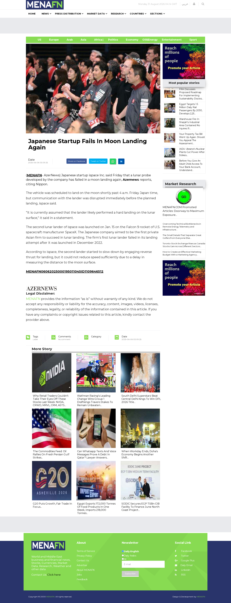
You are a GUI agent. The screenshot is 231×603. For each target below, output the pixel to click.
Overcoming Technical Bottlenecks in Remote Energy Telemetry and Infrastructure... (182, 227)
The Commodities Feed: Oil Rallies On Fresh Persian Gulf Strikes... (51, 454)
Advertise (82, 565)
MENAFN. (50, 596)
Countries (137, 13)
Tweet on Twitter (98, 161)
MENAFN (34, 175)
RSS (183, 574)
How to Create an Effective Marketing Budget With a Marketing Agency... (182, 253)
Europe (54, 39)
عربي (185, 4)
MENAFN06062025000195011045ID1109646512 (64, 271)
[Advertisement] (117, 26)
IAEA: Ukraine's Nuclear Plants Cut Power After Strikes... (192, 152)
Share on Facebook (76, 161)
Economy (132, 39)
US (35, 39)
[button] (194, 4)
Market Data (96, 13)
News (45, 13)
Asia (83, 39)
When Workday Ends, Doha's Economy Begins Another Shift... (139, 454)
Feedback (82, 579)
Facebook (186, 551)
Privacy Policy (84, 555)
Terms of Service (86, 551)
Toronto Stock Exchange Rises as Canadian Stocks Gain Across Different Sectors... (184, 245)
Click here (54, 574)
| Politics (112, 39)
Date (31, 159)
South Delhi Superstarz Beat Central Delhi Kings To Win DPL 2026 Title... (141, 399)
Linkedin (185, 570)
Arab (70, 39)
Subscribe (130, 573)
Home (32, 13)
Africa (97, 39)
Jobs (79, 574)
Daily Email (186, 565)
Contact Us (83, 560)
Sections (156, 13)
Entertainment (166, 39)
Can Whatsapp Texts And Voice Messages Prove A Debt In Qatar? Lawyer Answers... (96, 454)
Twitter (184, 555)
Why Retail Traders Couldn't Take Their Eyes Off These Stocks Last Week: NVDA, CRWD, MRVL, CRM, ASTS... (51, 400)
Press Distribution (68, 13)
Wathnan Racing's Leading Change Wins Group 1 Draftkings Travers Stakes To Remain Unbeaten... (95, 400)
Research (117, 13)
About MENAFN (86, 570)
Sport (191, 39)
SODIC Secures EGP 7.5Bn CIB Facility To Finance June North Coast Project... (140, 506)
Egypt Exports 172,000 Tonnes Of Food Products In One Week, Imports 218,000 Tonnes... (96, 508)
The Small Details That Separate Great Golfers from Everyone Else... (182, 236)
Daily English (131, 551)
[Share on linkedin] (121, 161)
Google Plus (187, 560)
